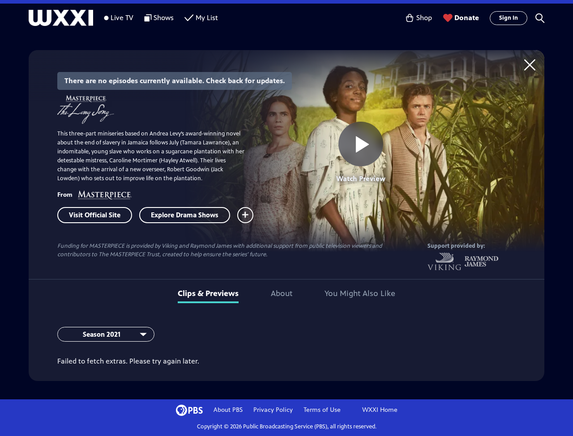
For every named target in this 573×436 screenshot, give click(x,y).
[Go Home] (529, 64)
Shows (164, 17)
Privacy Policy (273, 410)
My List (207, 17)
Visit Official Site (94, 215)
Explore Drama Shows (184, 215)
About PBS (228, 410)
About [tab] (281, 293)
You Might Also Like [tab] (360, 293)
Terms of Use (322, 410)
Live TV (122, 17)
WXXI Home (380, 410)
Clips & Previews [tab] (208, 293)
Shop (424, 17)
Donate (466, 17)
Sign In (508, 17)
